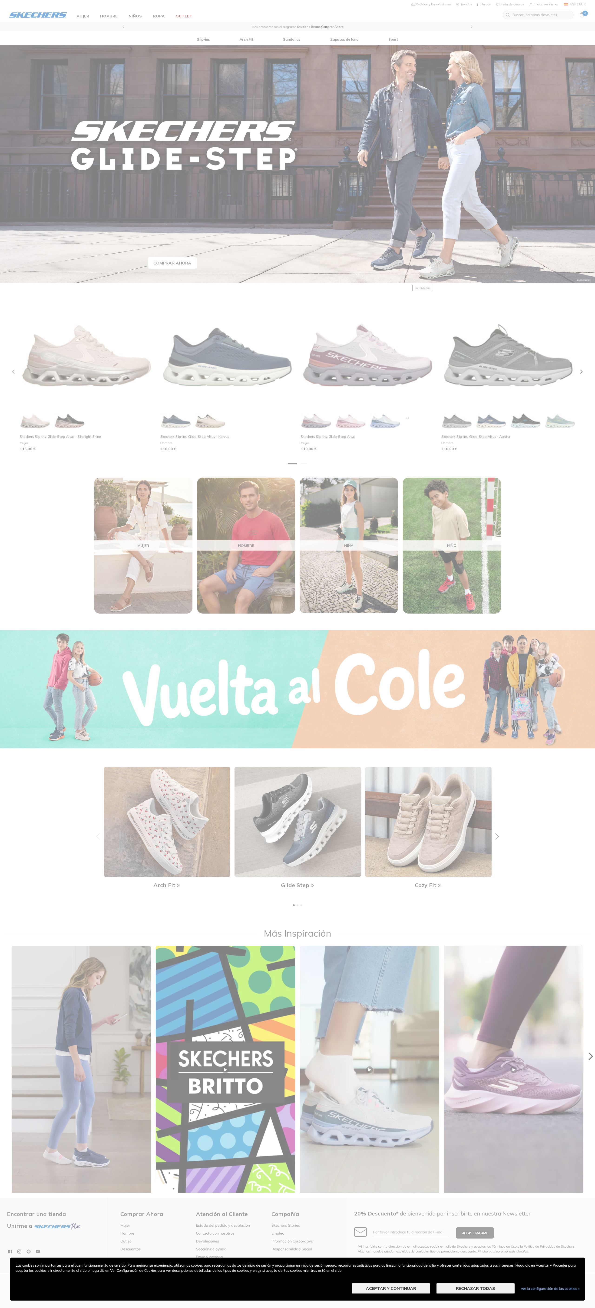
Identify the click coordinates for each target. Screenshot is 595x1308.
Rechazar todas (475, 1288)
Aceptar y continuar (391, 1288)
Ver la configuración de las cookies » (550, 1288)
